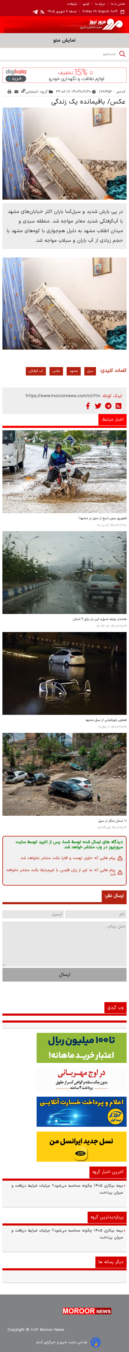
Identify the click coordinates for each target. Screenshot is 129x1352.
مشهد (74, 371)
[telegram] (35, 11)
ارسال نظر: (114, 896)
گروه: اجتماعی (37, 92)
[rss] (42, 11)
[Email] (16, 92)
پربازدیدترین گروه (107, 1217)
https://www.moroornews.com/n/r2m (63, 396)
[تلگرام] (108, 406)
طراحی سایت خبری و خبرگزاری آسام (61, 1342)
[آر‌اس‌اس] (118, 406)
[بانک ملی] (64, 1080)
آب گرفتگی (36, 371)
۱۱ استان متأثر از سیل (112, 821)
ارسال (64, 974)
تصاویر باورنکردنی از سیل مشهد (106, 720)
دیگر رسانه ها (111, 1262)
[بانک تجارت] (64, 1048)
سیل (90, 371)
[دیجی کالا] (64, 75)
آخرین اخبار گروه (108, 1172)
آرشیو (86, 4)
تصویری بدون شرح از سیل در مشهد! (103, 518)
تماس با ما (118, 4)
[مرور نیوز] (64, 24)
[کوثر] (64, 1112)
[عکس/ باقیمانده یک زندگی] (64, 153)
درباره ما (100, 4)
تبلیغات (72, 4)
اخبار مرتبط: (112, 419)
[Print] (9, 92)
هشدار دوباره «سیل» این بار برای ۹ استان (100, 619)
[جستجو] (122, 53)
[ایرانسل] (64, 1147)
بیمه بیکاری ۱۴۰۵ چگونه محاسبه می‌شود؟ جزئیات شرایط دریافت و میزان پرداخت (67, 1189)
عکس (56, 371)
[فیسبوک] (88, 406)
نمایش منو (64, 40)
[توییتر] (98, 406)
